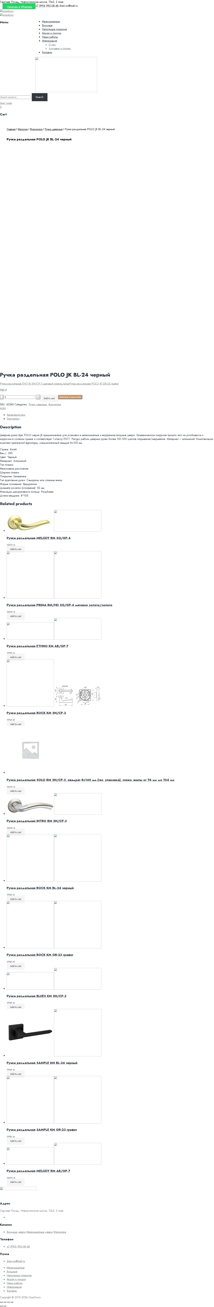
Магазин (23, 129)
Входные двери (16, 1232)
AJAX (3, 408)
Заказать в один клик (70, 397)
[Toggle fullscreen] (8, 1302)
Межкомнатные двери (39, 1232)
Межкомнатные (51, 21)
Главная (11, 129)
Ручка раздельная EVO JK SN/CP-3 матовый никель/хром (34, 384)
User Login (6, 103)
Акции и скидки (51, 33)
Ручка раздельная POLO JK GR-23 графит (94, 384)
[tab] (110, 415)
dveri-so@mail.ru (16, 1261)
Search (39, 97)
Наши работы (50, 37)
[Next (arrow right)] (5, 1305)
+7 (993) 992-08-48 (18, 1247)
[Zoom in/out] (12, 1302)
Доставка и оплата (60, 48)
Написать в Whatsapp (19, 7)
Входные (47, 25)
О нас (52, 45)
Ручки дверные (54, 129)
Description (13, 419)
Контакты (47, 52)
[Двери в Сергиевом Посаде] (7, 11)
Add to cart (49, 398)
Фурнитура (36, 129)
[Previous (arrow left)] (1, 1305)
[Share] (5, 1302)
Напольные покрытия (54, 29)
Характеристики (16, 415)
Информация (49, 41)
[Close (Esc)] (1, 1302)
